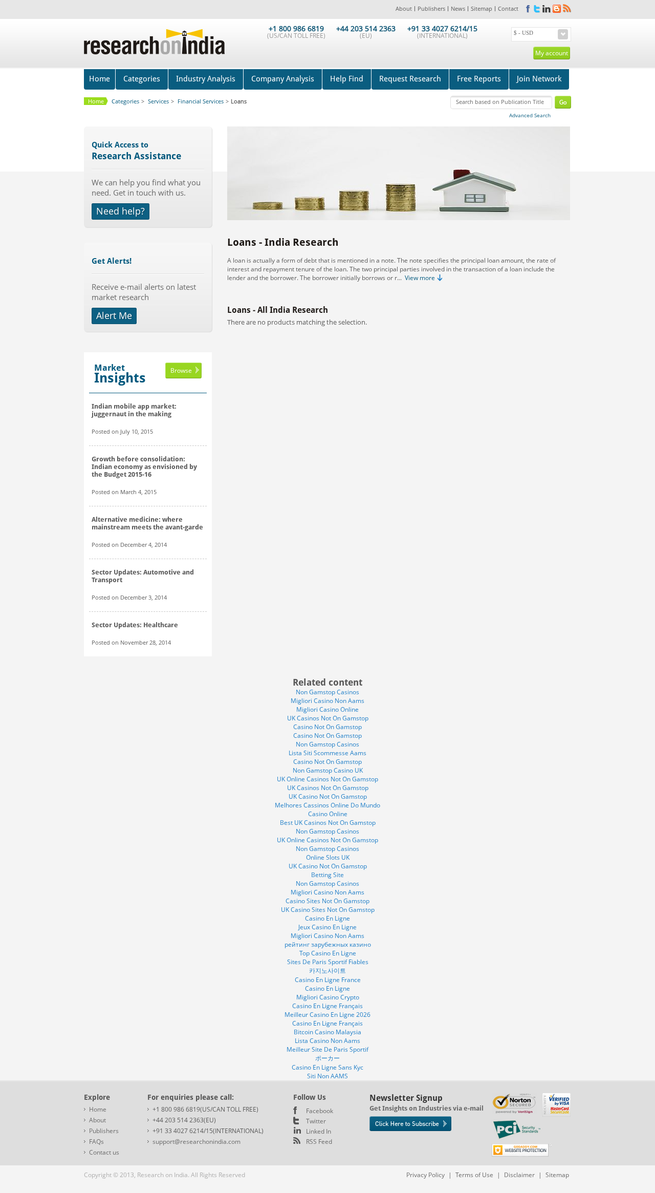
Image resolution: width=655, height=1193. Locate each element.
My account (551, 53)
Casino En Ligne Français (327, 1006)
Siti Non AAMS (327, 1076)
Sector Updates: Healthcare (135, 625)
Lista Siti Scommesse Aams (327, 753)
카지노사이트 (327, 970)
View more (420, 277)
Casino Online (327, 813)
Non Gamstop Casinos (327, 692)
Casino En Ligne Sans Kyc (327, 1067)
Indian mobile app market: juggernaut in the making (134, 410)
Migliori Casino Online (327, 709)
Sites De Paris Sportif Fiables (327, 961)
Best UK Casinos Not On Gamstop (328, 822)
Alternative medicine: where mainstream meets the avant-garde (147, 523)
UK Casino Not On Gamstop (328, 796)
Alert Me (114, 315)
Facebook (319, 1110)
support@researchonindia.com (196, 1141)
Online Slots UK (328, 857)
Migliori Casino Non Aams (327, 700)
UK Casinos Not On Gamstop (327, 718)
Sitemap (481, 8)
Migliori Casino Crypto (327, 997)
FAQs (96, 1141)
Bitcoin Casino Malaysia (327, 1032)
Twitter (316, 1121)
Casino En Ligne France (328, 979)
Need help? (120, 211)
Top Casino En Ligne (327, 953)
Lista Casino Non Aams (327, 1040)
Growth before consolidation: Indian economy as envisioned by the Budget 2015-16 (144, 466)
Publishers (431, 8)
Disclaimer (519, 1174)
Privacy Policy (425, 1174)
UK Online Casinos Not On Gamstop (327, 779)
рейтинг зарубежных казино (328, 944)
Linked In (318, 1131)
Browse (181, 370)
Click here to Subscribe (410, 1123)
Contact (508, 8)
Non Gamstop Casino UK (328, 770)
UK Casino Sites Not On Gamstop (328, 909)
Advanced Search (530, 115)
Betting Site (327, 874)
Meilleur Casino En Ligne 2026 (327, 1014)
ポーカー (327, 1058)
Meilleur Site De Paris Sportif (327, 1049)
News (458, 8)
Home (99, 78)
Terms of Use (474, 1174)
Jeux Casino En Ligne (327, 927)
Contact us (104, 1152)
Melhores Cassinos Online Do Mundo (327, 805)
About (404, 8)
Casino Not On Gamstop (327, 726)
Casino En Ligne (327, 918)
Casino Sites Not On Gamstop (327, 901)
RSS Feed (319, 1141)
